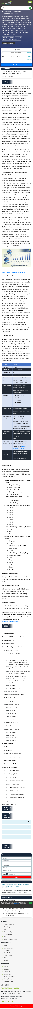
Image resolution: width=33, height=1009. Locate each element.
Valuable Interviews (8, 958)
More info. (6, 906)
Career (5, 966)
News (5, 945)
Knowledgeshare (8, 948)
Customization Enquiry (8, 43)
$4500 (29, 56)
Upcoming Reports (8, 932)
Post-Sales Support (10, 900)
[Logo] (6, 2)
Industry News (7, 955)
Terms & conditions (8, 976)
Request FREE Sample (16, 1006)
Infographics (7, 950)
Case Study (6, 953)
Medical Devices (17, 11)
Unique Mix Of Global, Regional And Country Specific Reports (17, 914)
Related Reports (7, 76)
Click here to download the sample (13, 272)
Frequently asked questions (11, 74)
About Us (6, 969)
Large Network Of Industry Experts (14, 908)
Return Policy (7, 974)
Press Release (7, 934)
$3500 (29, 53)
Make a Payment (8, 981)
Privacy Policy (7, 979)
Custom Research (8, 924)
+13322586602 (13, 999)
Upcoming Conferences (10, 939)
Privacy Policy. (16, 903)
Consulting (6, 927)
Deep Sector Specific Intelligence (14, 911)
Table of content (21, 71)
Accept (30, 903)
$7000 (29, 60)
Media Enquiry (16, 64)
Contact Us (6, 971)
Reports (5, 929)
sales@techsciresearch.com (11, 621)
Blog (4, 936)
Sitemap (5, 960)
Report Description (9, 71)
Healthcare (8, 11)
